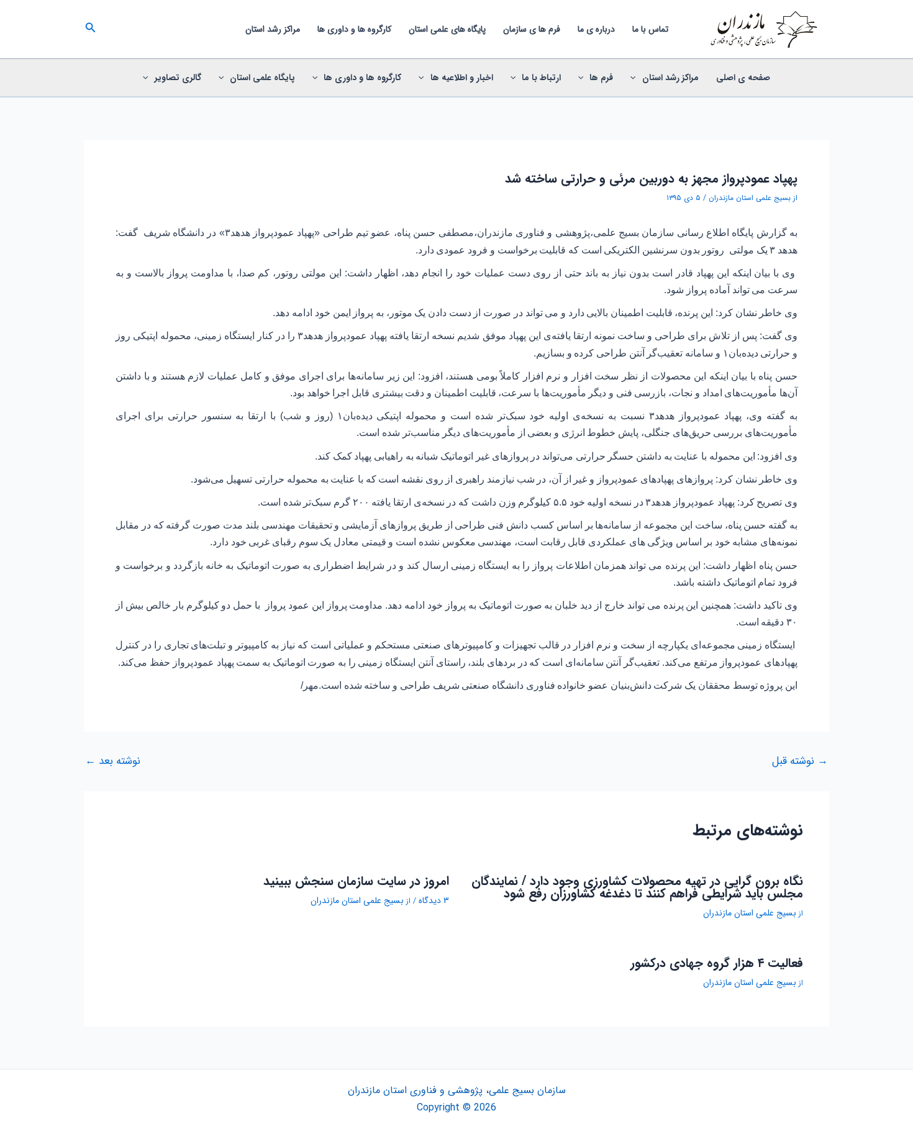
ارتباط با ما (541, 77)
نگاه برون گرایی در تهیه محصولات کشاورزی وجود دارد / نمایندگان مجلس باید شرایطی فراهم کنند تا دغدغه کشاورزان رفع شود (637, 887)
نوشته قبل (800, 761)
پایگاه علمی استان (262, 77)
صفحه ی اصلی (743, 77)
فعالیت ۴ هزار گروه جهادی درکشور (716, 963)
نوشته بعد (112, 761)
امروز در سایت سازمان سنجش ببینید (356, 881)
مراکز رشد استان (272, 29)
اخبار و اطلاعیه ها (461, 77)
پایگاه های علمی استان (447, 29)
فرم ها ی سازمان (531, 29)
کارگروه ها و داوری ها (354, 29)
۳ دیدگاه (434, 900)
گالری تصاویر (178, 77)
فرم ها (601, 77)
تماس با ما (650, 29)
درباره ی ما (596, 29)
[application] (636, 77)
